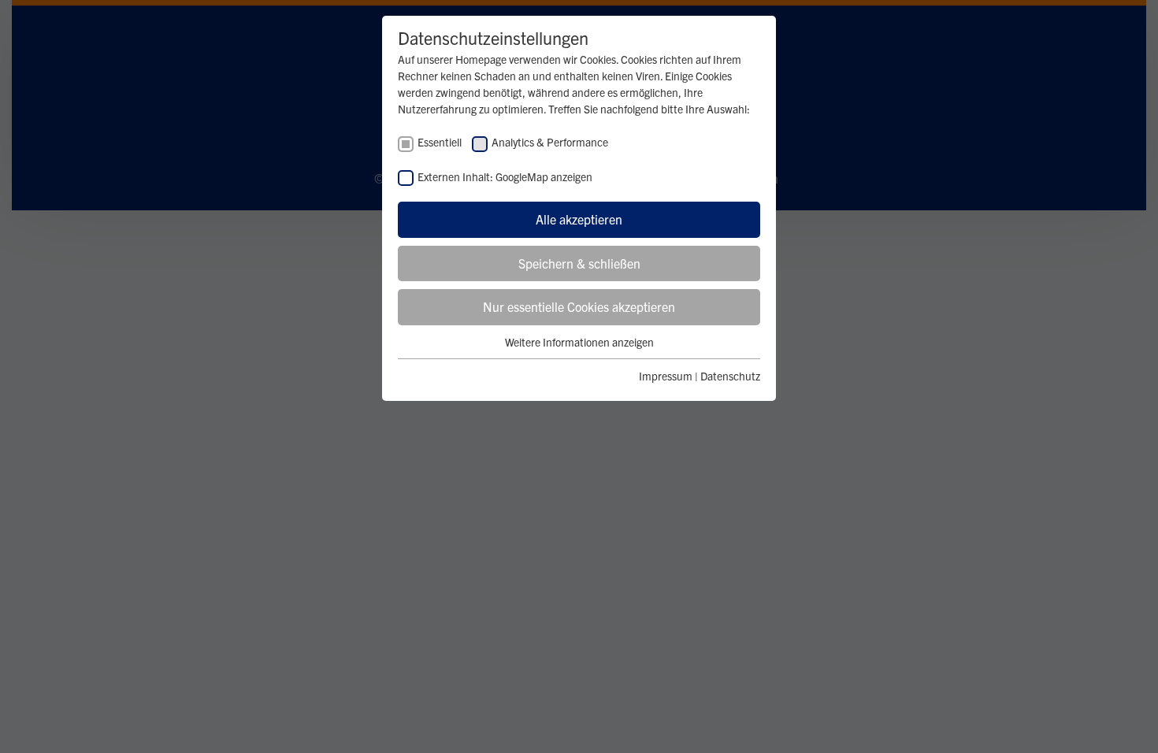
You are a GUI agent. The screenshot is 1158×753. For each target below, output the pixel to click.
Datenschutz (730, 376)
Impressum (665, 376)
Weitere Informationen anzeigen (579, 342)
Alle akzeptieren (579, 219)
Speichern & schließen (579, 263)
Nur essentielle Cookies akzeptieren (579, 306)
